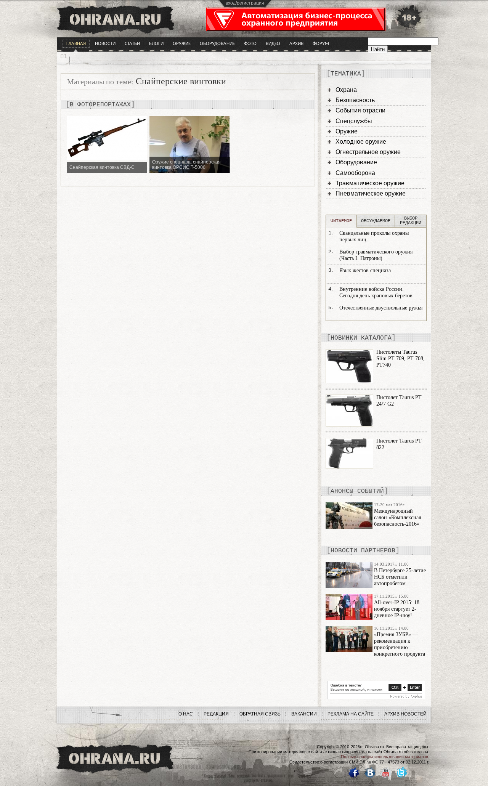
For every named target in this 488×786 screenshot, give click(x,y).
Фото (250, 43)
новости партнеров (363, 550)
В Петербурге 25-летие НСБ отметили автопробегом (400, 577)
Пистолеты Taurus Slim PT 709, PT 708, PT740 (400, 358)
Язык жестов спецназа (365, 270)
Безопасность (355, 100)
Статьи (132, 43)
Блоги (156, 43)
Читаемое (341, 221)
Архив (296, 43)
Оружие (182, 43)
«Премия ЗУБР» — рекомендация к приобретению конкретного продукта (399, 644)
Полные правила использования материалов (384, 756)
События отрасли (360, 110)
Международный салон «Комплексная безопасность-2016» (397, 517)
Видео (273, 43)
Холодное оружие (361, 141)
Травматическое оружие (370, 183)
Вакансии (304, 714)
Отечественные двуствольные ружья (380, 308)
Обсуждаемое (375, 221)
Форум (321, 43)
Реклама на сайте (350, 714)
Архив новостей (405, 714)
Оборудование (217, 43)
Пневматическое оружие (371, 193)
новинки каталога (361, 338)
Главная (76, 43)
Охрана (346, 90)
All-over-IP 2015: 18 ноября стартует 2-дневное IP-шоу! (396, 609)
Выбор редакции (410, 221)
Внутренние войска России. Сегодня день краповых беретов (376, 292)
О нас (185, 714)
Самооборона (355, 173)
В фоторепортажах (100, 104)
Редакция (216, 714)
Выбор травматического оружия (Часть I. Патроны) (376, 255)
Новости (105, 43)
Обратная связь (260, 714)
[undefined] (376, 697)
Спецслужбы (354, 121)
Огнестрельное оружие (368, 152)
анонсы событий (357, 491)
